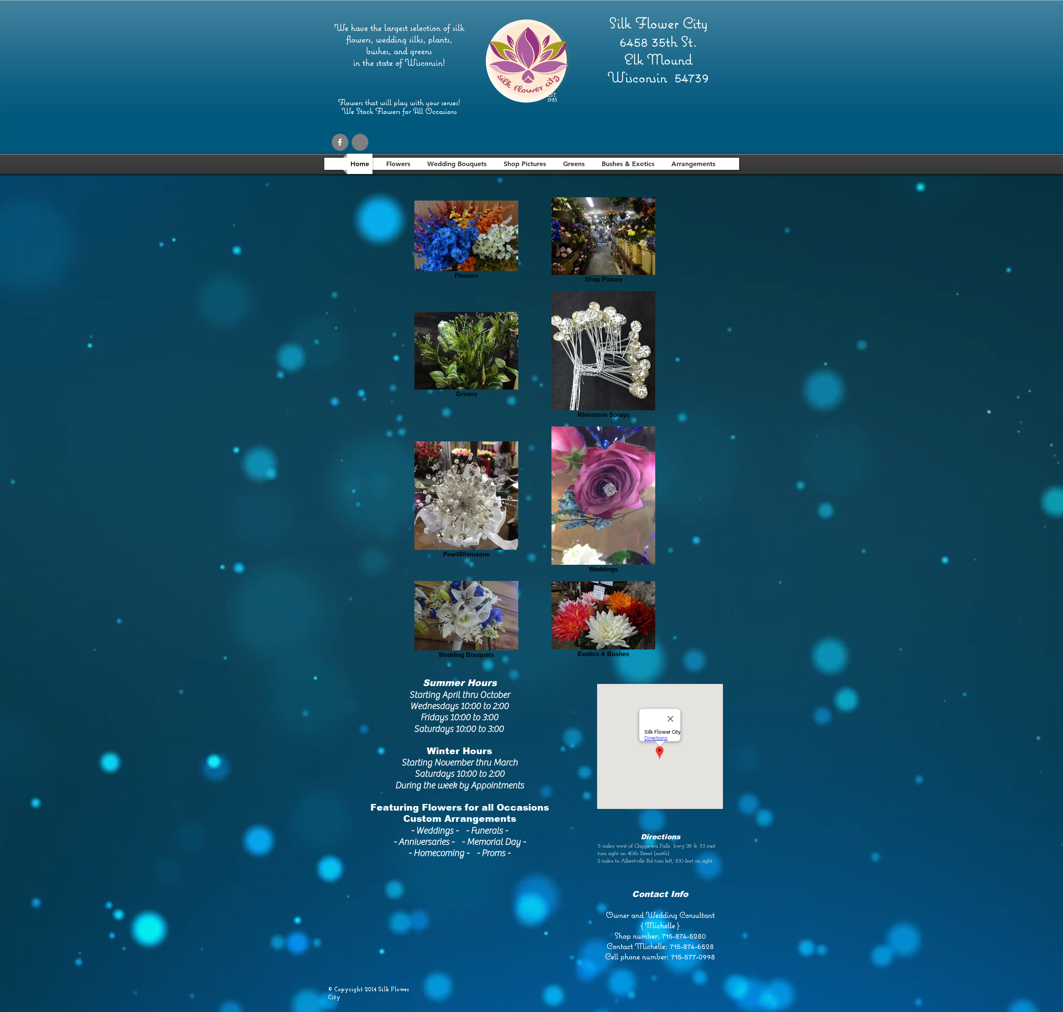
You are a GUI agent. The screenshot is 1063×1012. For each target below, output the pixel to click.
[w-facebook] (340, 142)
